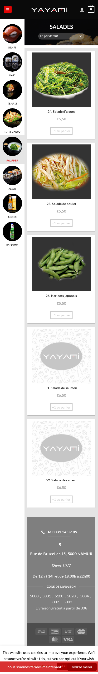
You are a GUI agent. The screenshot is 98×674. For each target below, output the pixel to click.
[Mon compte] (82, 9)
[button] (8, 9)
